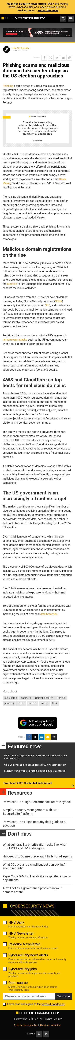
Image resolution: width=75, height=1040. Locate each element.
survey (44, 703)
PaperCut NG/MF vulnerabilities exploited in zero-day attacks (34, 771)
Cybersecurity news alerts (28, 955)
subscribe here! (48, 10)
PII (47, 305)
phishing (9, 703)
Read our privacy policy (26, 1025)
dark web (26, 697)
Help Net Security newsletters (27, 3)
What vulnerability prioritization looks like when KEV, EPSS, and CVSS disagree (35, 846)
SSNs (58, 301)
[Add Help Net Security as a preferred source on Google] (69, 58)
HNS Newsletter (21, 933)
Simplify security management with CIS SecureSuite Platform (30, 811)
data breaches (49, 614)
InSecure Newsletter (24, 944)
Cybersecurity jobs (22, 969)
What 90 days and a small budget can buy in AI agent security (35, 765)
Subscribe (63, 996)
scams (33, 703)
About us (44, 1025)
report (21, 703)
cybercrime (10, 697)
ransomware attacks (15, 339)
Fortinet (61, 697)
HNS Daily (16, 922)
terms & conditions (53, 1004)
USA (54, 703)
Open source (18, 983)
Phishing (8, 86)
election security (44, 697)
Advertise (56, 1025)
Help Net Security (20, 48)
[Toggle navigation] (71, 19)
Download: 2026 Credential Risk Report (27, 783)
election (12, 284)
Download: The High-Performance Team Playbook (37, 802)
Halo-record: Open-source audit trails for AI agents (37, 856)
